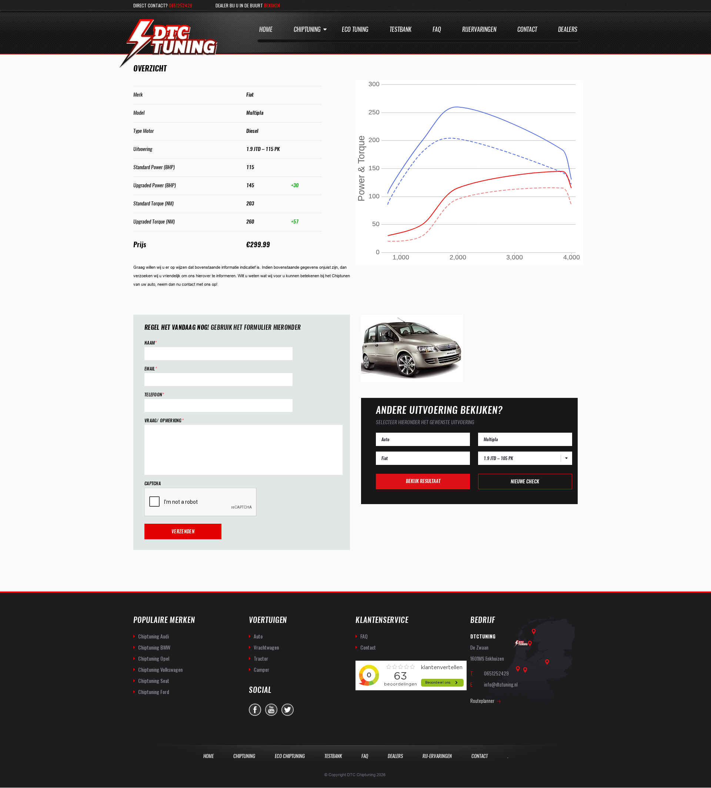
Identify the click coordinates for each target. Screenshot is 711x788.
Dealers (567, 29)
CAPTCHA (152, 483)
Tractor (261, 658)
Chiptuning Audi (153, 636)
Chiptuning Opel (153, 658)
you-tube (271, 710)
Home (266, 29)
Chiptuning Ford (153, 691)
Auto (258, 636)
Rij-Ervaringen (437, 756)
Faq (437, 29)
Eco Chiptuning (290, 756)
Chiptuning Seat (153, 680)
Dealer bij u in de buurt (248, 5)
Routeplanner (482, 700)
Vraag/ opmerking (164, 420)
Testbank (400, 29)
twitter (287, 710)
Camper (261, 669)
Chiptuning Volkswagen (160, 669)
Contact (527, 29)
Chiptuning (307, 29)
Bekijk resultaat (423, 481)
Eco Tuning (355, 29)
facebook (255, 710)
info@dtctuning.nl (501, 684)
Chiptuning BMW (154, 647)
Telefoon (154, 395)
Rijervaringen (479, 29)
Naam (150, 343)
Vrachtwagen (266, 647)
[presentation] (200, 502)
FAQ (364, 636)
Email (150, 369)
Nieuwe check (525, 481)
